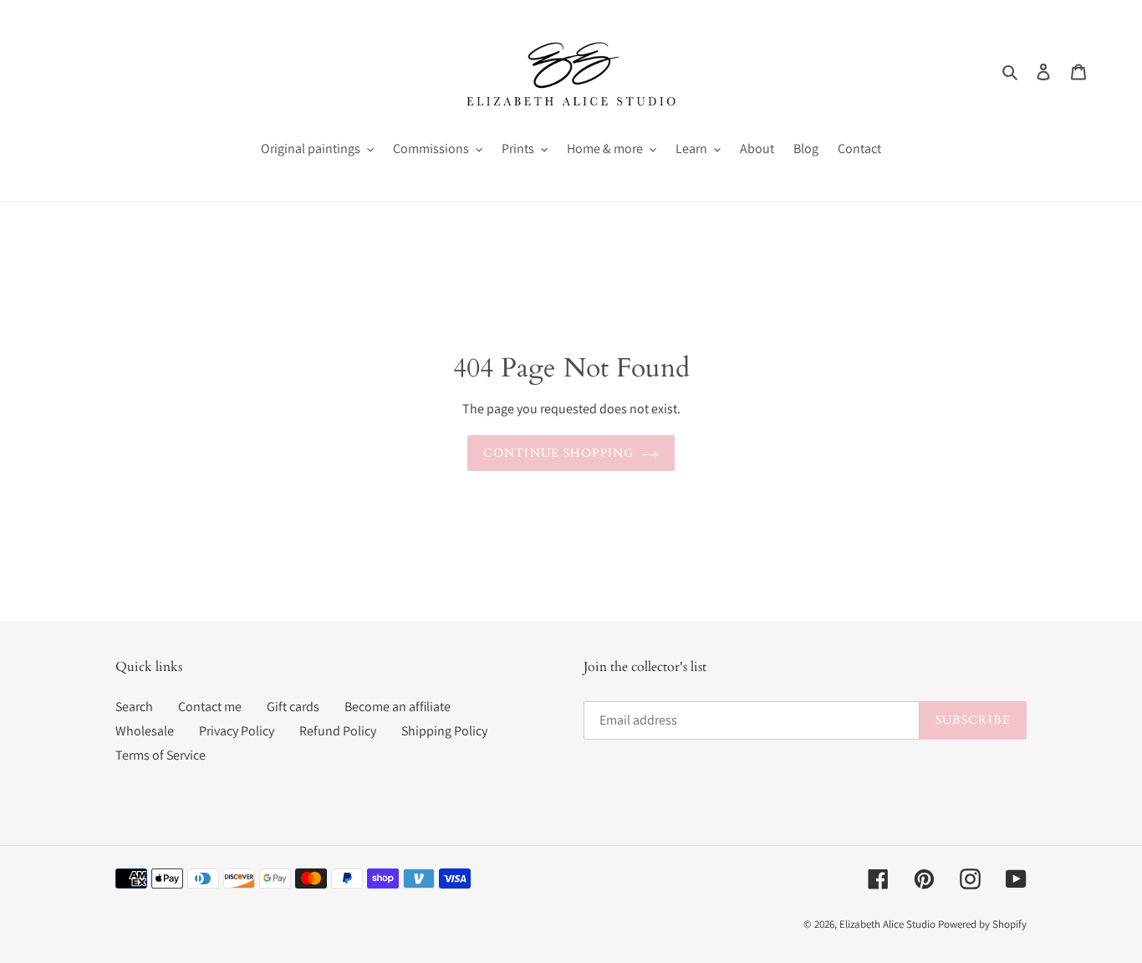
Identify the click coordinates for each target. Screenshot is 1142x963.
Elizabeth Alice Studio (887, 924)
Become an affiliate (397, 706)
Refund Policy (337, 731)
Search (134, 706)
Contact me (210, 706)
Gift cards (293, 706)
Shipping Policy (444, 731)
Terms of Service (160, 755)
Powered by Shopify (982, 924)
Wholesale (144, 731)
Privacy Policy (236, 731)
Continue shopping (558, 453)
